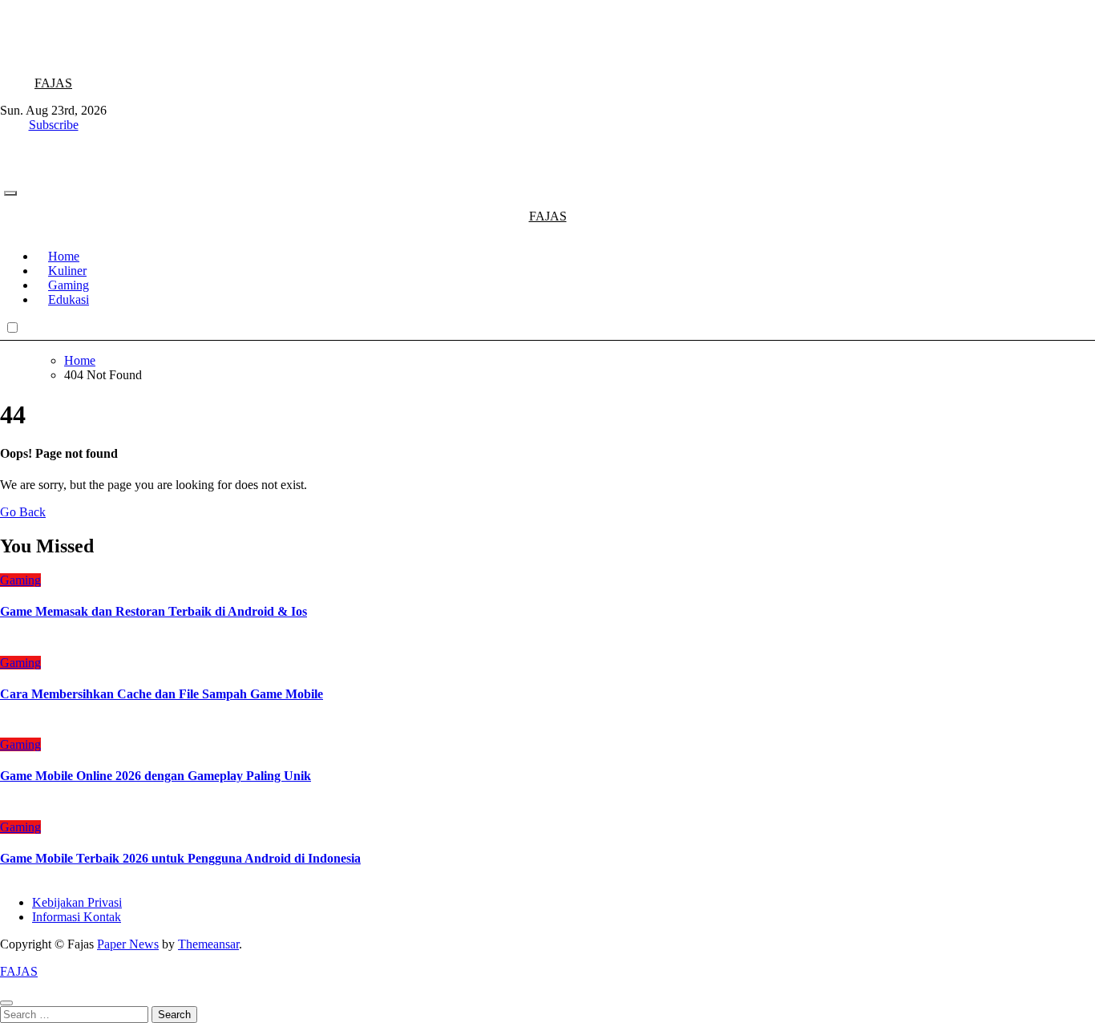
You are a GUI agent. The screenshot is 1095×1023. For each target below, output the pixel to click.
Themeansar (208, 944)
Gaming (20, 580)
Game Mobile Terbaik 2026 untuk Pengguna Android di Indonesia (180, 858)
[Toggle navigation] (10, 193)
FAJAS (53, 83)
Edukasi (68, 299)
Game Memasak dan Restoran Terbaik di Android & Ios (153, 611)
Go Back (23, 512)
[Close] (6, 1003)
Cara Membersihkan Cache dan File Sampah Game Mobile (161, 694)
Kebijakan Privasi (77, 902)
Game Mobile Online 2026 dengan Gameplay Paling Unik (155, 775)
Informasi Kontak (76, 917)
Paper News (128, 944)
